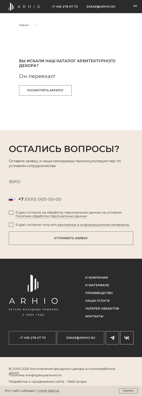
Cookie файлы (48, 391)
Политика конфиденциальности (35, 375)
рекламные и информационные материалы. (94, 225)
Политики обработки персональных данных (51, 216)
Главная (24, 25)
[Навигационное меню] (135, 6)
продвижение (42, 382)
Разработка (18, 382)
